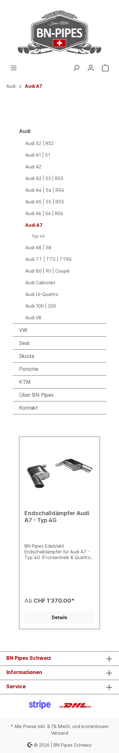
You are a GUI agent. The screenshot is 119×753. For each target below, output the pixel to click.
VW (23, 330)
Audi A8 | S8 (38, 247)
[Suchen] (76, 68)
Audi (24, 131)
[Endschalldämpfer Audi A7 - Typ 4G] (59, 473)
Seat (24, 343)
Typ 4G (38, 236)
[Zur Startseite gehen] (59, 32)
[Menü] (13, 68)
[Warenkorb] (105, 68)
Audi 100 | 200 (40, 306)
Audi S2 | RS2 (39, 143)
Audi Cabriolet (40, 282)
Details (59, 617)
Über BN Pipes (36, 395)
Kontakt (28, 408)
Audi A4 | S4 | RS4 (44, 190)
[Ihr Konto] (90, 68)
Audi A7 (34, 225)
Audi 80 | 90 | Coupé (47, 271)
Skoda (26, 356)
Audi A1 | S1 (37, 155)
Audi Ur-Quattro (41, 294)
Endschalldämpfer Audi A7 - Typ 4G (56, 516)
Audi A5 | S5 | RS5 (44, 201)
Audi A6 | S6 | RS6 (44, 213)
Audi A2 (33, 166)
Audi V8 (33, 317)
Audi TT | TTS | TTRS (48, 259)
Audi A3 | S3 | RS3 (44, 178)
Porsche (28, 369)
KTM (25, 382)
